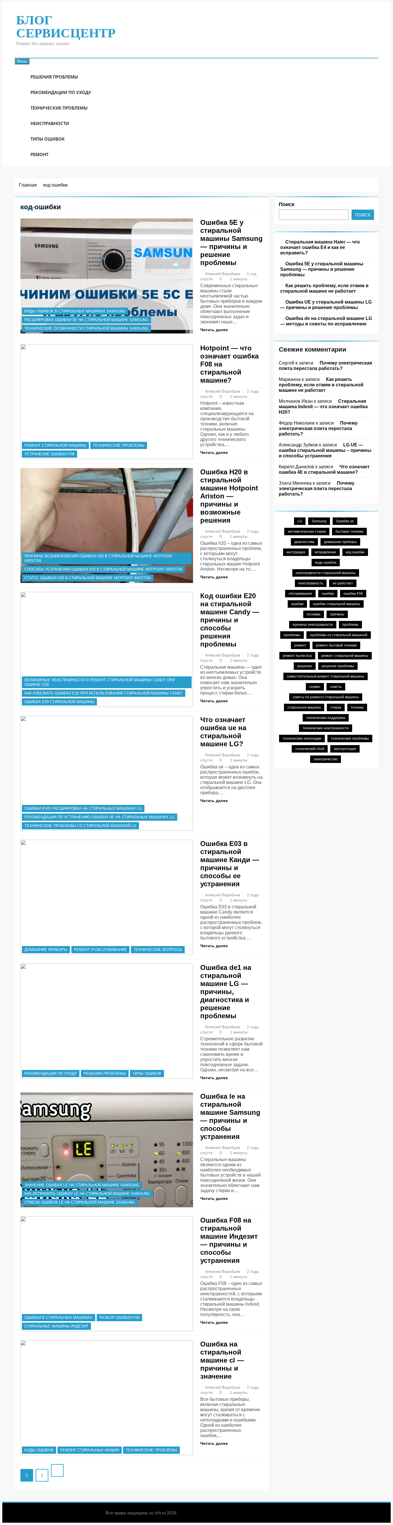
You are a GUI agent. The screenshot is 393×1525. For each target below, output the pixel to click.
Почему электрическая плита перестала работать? (325, 365)
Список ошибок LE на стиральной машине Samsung (79, 1202)
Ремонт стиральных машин (89, 1450)
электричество (325, 759)
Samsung (319, 521)
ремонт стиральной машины (344, 656)
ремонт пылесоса (297, 656)
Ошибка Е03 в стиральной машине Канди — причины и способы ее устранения (229, 864)
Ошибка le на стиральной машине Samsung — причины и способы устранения (230, 1116)
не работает (343, 583)
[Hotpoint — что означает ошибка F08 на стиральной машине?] (106, 401)
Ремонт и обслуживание (100, 949)
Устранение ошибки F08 (49, 454)
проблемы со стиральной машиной (338, 635)
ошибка (328, 594)
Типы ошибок (47, 139)
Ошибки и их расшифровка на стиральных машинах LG (83, 808)
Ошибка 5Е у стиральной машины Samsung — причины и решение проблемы (231, 242)
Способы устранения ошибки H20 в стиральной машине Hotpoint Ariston (103, 569)
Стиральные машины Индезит (56, 1326)
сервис (314, 687)
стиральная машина (304, 707)
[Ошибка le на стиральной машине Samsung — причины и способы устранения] (106, 1149)
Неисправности (49, 123)
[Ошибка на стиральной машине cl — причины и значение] (106, 1397)
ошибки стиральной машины (336, 604)
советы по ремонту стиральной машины (326, 697)
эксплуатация (345, 749)
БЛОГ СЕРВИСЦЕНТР (65, 26)
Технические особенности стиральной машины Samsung (86, 328)
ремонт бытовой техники (336, 645)
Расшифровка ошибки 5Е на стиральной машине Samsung (86, 320)
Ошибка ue (345, 521)
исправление (325, 552)
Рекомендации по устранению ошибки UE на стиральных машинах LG (99, 817)
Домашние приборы (45, 949)
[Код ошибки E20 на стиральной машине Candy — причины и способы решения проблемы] (106, 649)
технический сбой (309, 749)
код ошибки (355, 552)
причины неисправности (313, 625)
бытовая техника (349, 532)
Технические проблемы (58, 108)
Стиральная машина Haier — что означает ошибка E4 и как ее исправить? (320, 247)
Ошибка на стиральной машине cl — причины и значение (222, 1360)
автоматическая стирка (307, 532)
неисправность (310, 583)
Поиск (286, 204)
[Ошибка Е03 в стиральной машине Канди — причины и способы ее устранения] (106, 897)
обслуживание (300, 594)
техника (357, 707)
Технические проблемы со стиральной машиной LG (80, 826)
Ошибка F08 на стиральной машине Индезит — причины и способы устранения (229, 1240)
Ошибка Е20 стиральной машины (59, 702)
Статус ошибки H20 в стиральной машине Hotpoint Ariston (87, 578)
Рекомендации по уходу (60, 92)
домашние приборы (340, 542)
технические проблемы (350, 738)
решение (304, 666)
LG (299, 521)
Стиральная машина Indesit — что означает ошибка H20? (323, 406)
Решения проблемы (54, 77)
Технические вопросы (157, 949)
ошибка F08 (353, 594)
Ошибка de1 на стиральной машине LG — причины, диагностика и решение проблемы (225, 992)
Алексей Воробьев (222, 273)
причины (337, 614)
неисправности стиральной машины (326, 573)
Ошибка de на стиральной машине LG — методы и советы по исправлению (326, 321)
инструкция (296, 552)
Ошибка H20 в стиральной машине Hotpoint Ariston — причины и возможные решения (229, 496)
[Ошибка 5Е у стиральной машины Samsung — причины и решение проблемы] (106, 275)
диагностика (304, 542)
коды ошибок (39, 1450)
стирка (335, 707)
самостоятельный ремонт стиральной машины (325, 676)
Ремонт (39, 154)
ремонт (300, 645)
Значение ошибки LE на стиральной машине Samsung (81, 1185)
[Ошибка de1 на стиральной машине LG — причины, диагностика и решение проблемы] (106, 1021)
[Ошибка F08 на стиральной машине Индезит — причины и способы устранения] (106, 1273)
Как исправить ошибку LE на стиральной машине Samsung (87, 1194)
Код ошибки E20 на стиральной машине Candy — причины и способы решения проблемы (229, 620)
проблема (350, 625)
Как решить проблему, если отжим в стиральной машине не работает (324, 288)
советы (336, 687)
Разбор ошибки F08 (119, 1317)
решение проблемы (338, 666)
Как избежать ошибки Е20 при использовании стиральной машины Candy (103, 693)
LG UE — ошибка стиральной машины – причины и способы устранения (325, 450)
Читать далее (214, 329)
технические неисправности (325, 728)
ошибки (297, 604)
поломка (313, 614)
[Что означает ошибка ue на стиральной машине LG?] (106, 773)
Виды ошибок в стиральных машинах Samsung (74, 311)
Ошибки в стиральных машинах (58, 1317)
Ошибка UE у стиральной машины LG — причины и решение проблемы (326, 304)
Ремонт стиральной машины (55, 445)
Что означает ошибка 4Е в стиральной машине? (324, 469)
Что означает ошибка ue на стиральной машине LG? (223, 732)
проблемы (292, 635)
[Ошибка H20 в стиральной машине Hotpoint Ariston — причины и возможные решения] (106, 525)
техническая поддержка (325, 718)
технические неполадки (302, 738)
